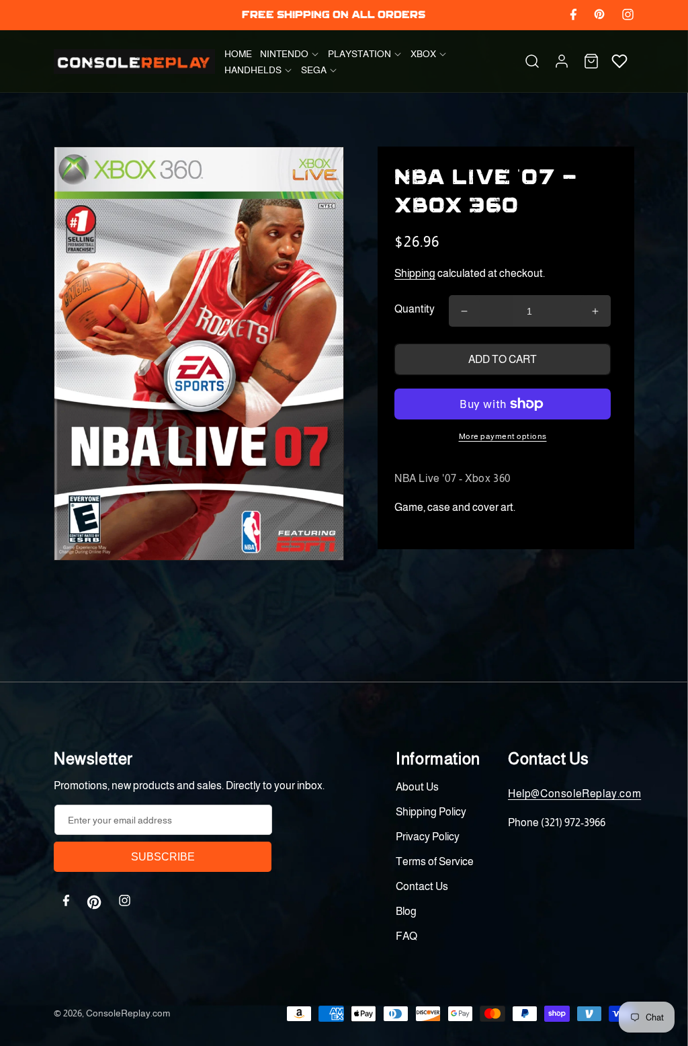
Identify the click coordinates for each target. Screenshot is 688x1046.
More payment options (503, 436)
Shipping (414, 273)
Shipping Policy (431, 811)
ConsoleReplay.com (128, 1013)
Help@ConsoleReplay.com (574, 793)
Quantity (414, 309)
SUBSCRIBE (163, 856)
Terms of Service (435, 861)
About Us (417, 787)
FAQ (406, 936)
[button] (290, 54)
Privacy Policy (428, 836)
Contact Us (422, 886)
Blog (406, 911)
